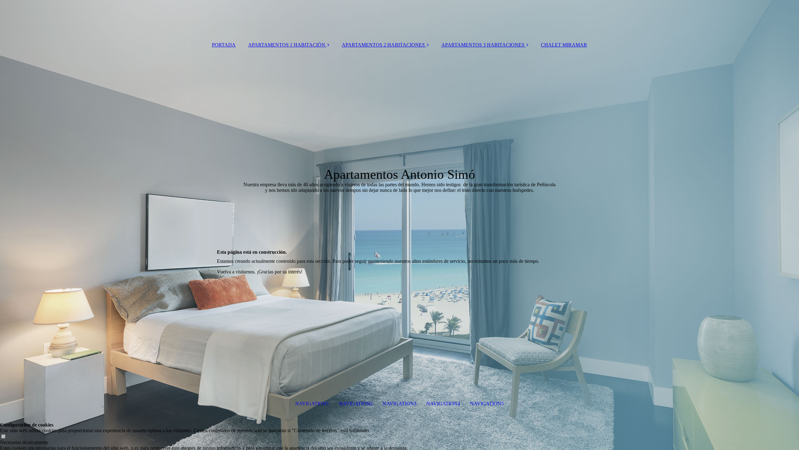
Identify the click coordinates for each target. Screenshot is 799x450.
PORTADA (224, 45)
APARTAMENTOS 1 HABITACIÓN (286, 45)
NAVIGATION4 (443, 403)
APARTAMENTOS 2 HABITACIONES (383, 45)
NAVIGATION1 (312, 403)
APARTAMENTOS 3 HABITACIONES (482, 45)
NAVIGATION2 (356, 403)
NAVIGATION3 (399, 403)
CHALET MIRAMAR (564, 45)
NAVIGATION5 (487, 403)
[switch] (3, 436)
